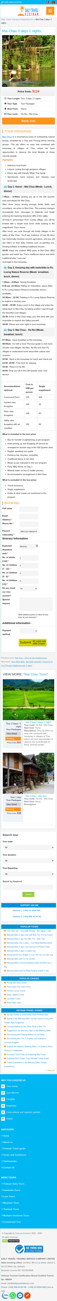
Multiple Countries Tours (16, 1215)
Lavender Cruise (13, 999)
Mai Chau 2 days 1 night (38, 722)
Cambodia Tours (11, 1190)
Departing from (27, 19)
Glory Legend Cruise (15, 995)
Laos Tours (9, 1196)
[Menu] (50, 11)
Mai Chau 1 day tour (36, 796)
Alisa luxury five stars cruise (19, 987)
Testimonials (10, 1161)
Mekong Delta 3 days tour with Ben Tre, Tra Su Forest (30, 935)
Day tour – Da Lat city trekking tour (31, 658)
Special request (6, 601)
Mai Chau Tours (36, 674)
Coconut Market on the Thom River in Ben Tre (26, 1026)
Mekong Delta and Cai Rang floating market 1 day (28, 971)
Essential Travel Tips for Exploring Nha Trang (26, 1054)
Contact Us (9, 1167)
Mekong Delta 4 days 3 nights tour (21, 951)
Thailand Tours (11, 1209)
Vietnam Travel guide (14, 1148)
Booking (10, 738)
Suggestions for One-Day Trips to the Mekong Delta (29, 1030)
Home (6, 1136)
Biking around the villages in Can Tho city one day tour (30, 955)
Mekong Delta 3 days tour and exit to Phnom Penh (28, 947)
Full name (7, 508)
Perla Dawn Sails (14, 1003)
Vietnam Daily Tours (13, 1184)
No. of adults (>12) (8, 559)
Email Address (7, 518)
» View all (50, 1070)
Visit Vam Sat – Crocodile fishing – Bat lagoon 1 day (29, 931)
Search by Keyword (12, 881)
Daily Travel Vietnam (10, 19)
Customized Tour (12, 1222)
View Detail (12, 733)
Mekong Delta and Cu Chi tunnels (21, 959)
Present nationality (8, 533)
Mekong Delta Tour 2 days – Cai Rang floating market (29, 943)
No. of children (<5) (9, 582)
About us (8, 1142)
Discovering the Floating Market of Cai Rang (25, 1034)
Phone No (7, 523)
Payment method (6, 632)
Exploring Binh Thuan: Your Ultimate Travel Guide (28, 1058)
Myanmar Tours (11, 1203)
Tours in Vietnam (28, 9)
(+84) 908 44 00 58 (12, 2)
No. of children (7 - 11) (9, 567)
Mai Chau (7, 137)
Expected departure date (7, 550)
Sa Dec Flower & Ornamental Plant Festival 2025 (27, 1015)
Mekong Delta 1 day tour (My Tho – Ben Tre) (26, 939)
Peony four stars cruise (16, 983)
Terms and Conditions (14, 1155)
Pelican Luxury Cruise (16, 991)
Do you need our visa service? (8, 592)
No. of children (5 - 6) (9, 574)
